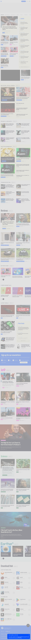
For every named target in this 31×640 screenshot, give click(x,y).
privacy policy (19, 637)
